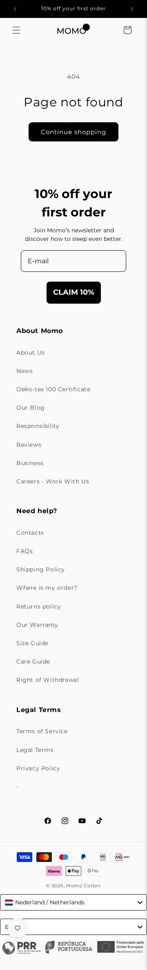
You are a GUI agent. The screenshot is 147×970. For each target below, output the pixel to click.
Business (30, 463)
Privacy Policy (38, 768)
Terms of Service (42, 731)
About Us (30, 352)
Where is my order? (47, 587)
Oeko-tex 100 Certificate (53, 389)
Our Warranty (37, 624)
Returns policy (38, 606)
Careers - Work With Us (52, 481)
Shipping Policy (40, 569)
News (24, 371)
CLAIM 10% (73, 292)
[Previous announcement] (15, 9)
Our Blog (30, 407)
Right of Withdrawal (47, 679)
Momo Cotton (83, 885)
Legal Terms (35, 750)
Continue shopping (73, 132)
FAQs (24, 551)
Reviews (28, 444)
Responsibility (37, 426)
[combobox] (73, 902)
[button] (16, 30)
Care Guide (33, 661)
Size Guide (32, 643)
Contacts (30, 532)
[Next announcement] (132, 9)
